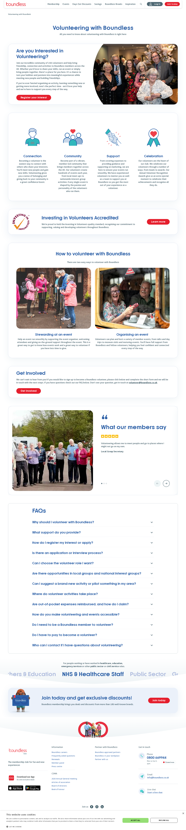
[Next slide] (166, 483)
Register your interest (34, 97)
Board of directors (59, 786)
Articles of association (61, 782)
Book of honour (58, 789)
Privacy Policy (11, 824)
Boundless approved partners (107, 752)
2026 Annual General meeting (64, 778)
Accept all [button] (135, 820)
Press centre (57, 766)
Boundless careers (59, 752)
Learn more (158, 221)
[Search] (141, 4)
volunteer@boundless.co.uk (143, 382)
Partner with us (101, 759)
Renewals (56, 759)
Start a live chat (154, 792)
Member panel (58, 763)
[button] (62, 826)
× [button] (183, 813)
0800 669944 (156, 757)
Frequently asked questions (63, 756)
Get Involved (29, 391)
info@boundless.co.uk (158, 777)
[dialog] (93, 820)
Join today (172, 4)
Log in (157, 4)
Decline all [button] (164, 820)
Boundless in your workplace (107, 756)
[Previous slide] (157, 483)
